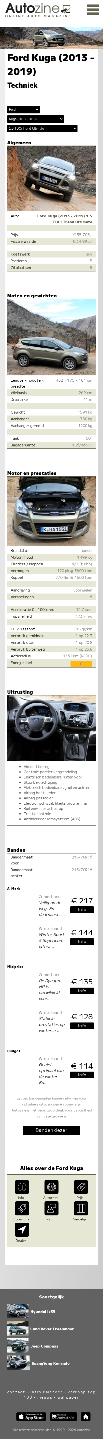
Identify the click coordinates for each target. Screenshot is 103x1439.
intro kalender (46, 1391)
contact (16, 1391)
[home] (83, 1419)
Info (82, 909)
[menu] (93, 10)
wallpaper (68, 1397)
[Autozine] (51, 9)
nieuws (45, 1397)
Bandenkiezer (52, 1129)
